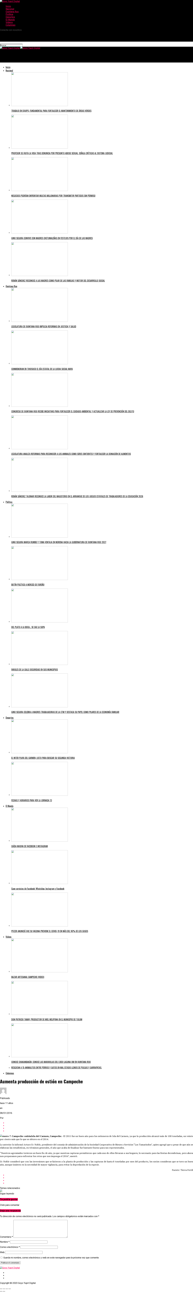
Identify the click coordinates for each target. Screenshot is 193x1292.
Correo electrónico (10, 1247)
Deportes (10, 17)
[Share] (4, 1288)
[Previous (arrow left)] (1, 1291)
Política (9, 14)
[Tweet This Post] (99, 1125)
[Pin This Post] (99, 1128)
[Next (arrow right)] (4, 1291)
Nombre (4, 1242)
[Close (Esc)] (1, 1288)
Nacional (10, 9)
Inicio (8, 6)
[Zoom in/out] (9, 1288)
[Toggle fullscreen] (7, 1288)
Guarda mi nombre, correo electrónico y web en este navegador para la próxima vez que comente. (51, 1257)
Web (2, 1252)
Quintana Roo (12, 11)
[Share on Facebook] (99, 1123)
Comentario (6, 1237)
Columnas (10, 25)
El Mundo (10, 19)
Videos (9, 22)
